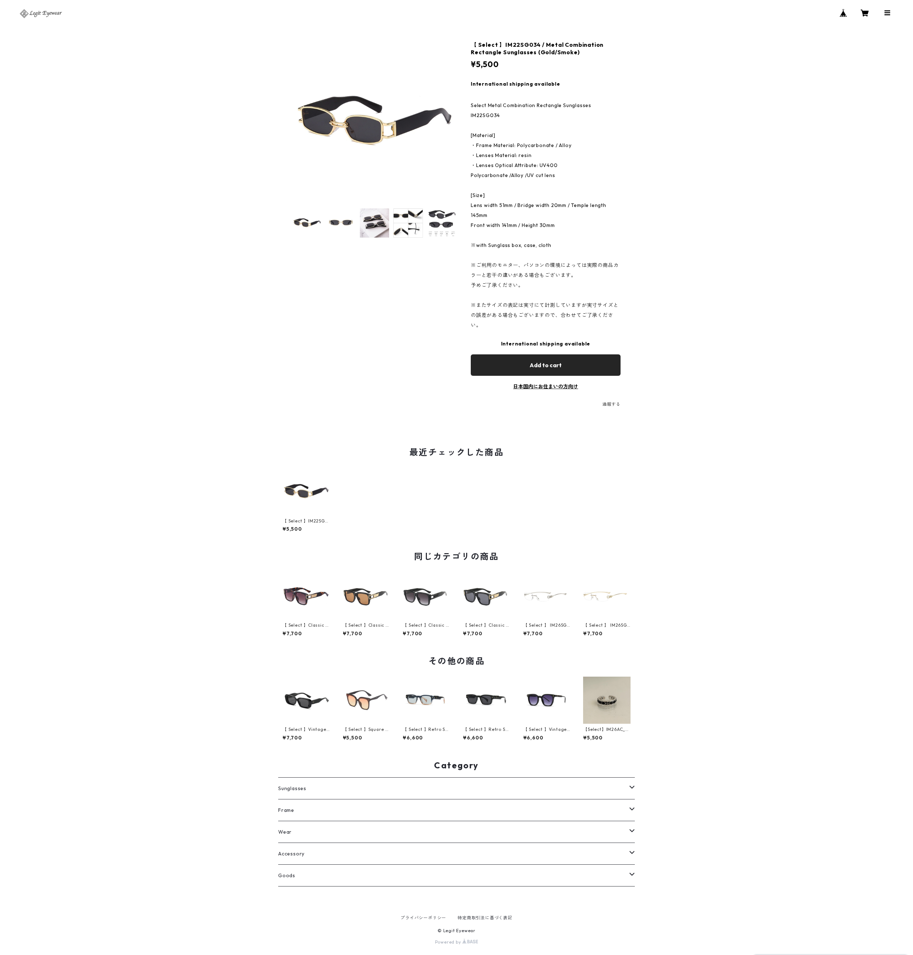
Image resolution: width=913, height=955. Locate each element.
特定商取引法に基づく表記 (485, 917)
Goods (286, 875)
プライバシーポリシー (423, 917)
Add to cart (546, 365)
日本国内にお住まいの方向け (545, 386)
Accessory (291, 853)
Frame (286, 810)
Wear (285, 832)
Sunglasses (292, 788)
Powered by (449, 942)
